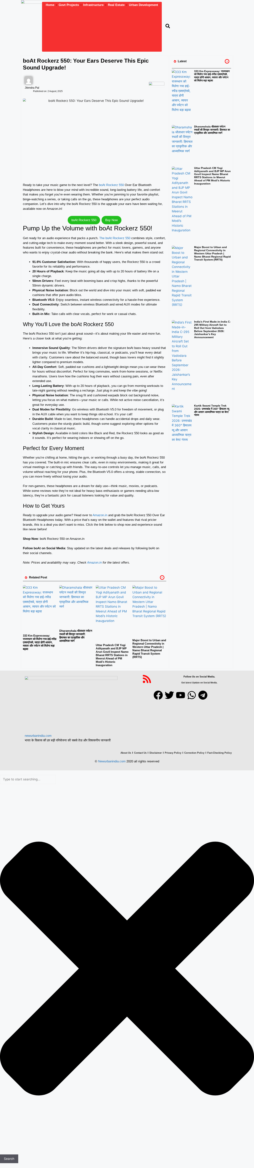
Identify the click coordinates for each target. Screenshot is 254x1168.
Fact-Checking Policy (219, 752)
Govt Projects (69, 5)
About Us (125, 752)
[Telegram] (203, 695)
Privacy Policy (173, 752)
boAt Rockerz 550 (111, 185)
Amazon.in (100, 515)
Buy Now (111, 220)
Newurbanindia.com (112, 761)
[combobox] (28, 779)
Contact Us (140, 752)
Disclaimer (155, 752)
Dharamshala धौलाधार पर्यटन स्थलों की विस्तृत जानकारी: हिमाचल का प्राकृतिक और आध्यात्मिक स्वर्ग (75, 635)
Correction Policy (194, 752)
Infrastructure (93, 5)
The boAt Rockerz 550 (114, 238)
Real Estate (116, 5)
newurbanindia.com (38, 735)
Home (50, 5)
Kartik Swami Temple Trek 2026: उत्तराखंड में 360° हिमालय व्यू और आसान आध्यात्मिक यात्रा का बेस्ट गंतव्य (211, 410)
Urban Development (143, 5)
